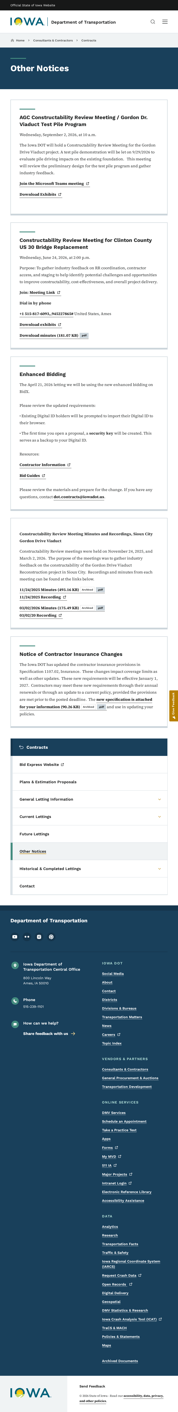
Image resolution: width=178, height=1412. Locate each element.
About (107, 982)
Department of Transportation (83, 22)
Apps (106, 1139)
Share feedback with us (45, 1033)
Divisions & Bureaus (119, 1008)
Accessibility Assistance (123, 1201)
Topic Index (112, 1043)
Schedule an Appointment (124, 1121)
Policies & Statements (121, 1337)
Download (38, 194)
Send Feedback (92, 1386)
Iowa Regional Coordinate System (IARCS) (131, 1264)
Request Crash (119, 1275)
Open (114, 1284)
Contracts (88, 40)
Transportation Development (127, 1087)
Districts (109, 1000)
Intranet (114, 1183)
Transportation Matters (122, 1017)
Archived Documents (120, 1361)
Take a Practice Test (119, 1130)
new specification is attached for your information (86, 703)
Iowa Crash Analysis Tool (129, 1319)
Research (110, 1235)
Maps (106, 1345)
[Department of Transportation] (27, 21)
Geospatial (111, 1302)
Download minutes (53, 335)
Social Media (113, 974)
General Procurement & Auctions (130, 1078)
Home (20, 40)
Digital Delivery (115, 1293)
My (109, 1156)
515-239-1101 (33, 1007)
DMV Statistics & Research (125, 1310)
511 (107, 1165)
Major (114, 1174)
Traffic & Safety (115, 1253)
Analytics (110, 1227)
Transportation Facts (120, 1244)
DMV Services (114, 1113)
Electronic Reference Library (127, 1192)
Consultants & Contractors (53, 40)
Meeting (42, 292)
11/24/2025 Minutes (61, 589)
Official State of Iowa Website (32, 5)
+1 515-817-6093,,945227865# (46, 313)
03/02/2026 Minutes (61, 608)
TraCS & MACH (114, 1328)
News (107, 1026)
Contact (109, 991)
